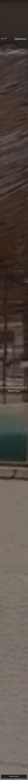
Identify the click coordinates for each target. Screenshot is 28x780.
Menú (5, 38)
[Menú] (2, 39)
